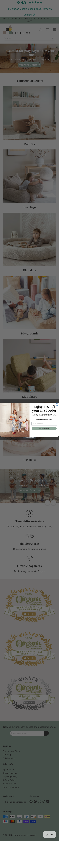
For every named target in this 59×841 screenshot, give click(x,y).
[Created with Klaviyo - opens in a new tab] (29, 437)
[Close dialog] (57, 404)
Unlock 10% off (44, 428)
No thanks (44, 432)
